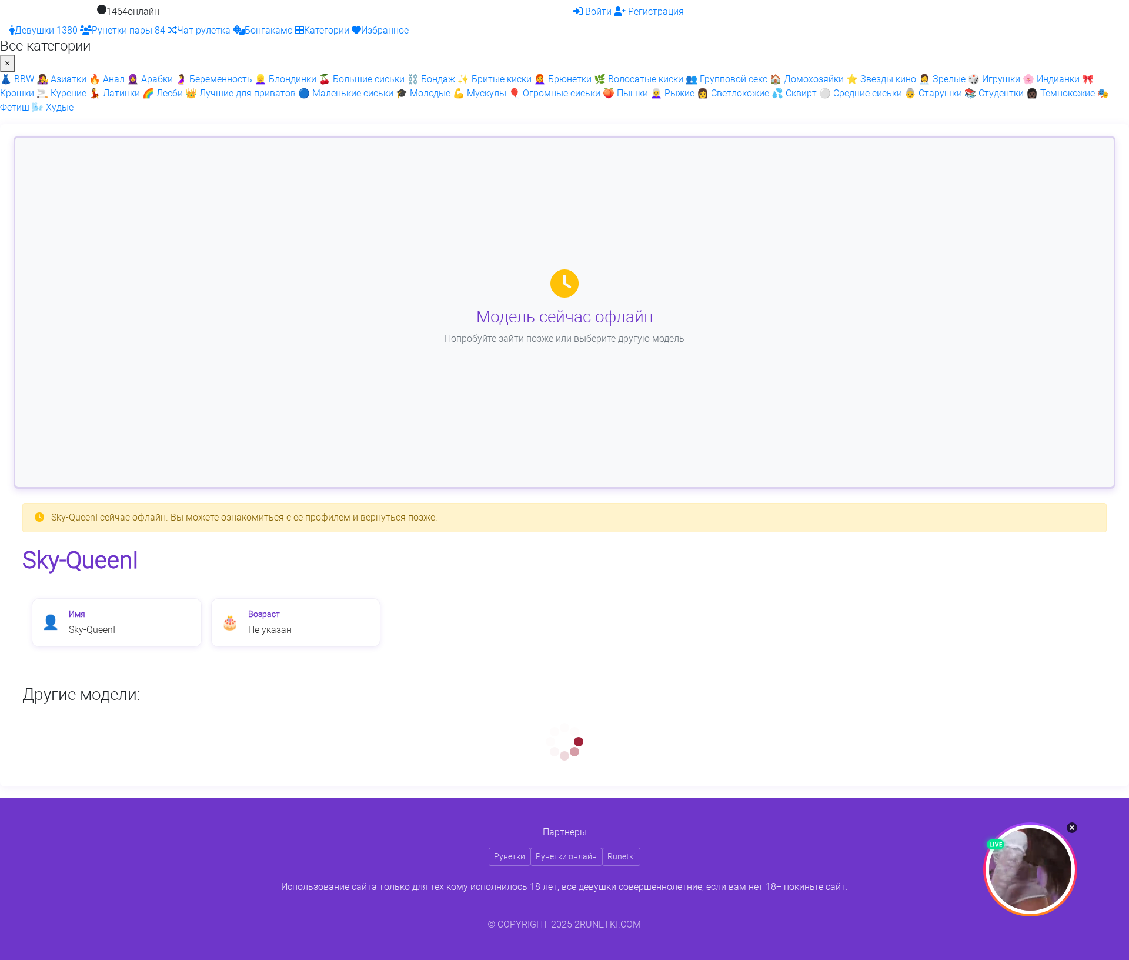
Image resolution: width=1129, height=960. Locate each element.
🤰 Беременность (213, 79)
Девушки (46, 30)
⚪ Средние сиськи (860, 93)
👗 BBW (17, 79)
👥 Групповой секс (726, 79)
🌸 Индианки (1051, 79)
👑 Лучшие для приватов (240, 93)
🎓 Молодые (423, 93)
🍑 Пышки (625, 93)
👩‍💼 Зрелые (942, 79)
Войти (599, 11)
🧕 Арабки (150, 79)
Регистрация (656, 11)
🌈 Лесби (162, 93)
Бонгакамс (270, 30)
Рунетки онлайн (566, 856)
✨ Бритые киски (494, 79)
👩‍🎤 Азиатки (61, 79)
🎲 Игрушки (994, 79)
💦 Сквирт (794, 93)
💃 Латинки (114, 93)
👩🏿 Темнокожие (1060, 93)
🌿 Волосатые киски (638, 79)
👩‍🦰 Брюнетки (563, 79)
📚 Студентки (994, 93)
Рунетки (509, 856)
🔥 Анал (107, 79)
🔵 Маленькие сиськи (345, 93)
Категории (328, 30)
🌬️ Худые (53, 107)
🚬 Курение (61, 93)
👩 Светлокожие (733, 93)
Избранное (385, 30)
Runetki (621, 856)
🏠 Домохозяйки (807, 79)
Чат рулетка (205, 30)
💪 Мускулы (479, 93)
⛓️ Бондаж (431, 79)
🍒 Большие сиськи (362, 79)
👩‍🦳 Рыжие (672, 93)
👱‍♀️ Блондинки (285, 79)
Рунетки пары (128, 30)
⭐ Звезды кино (881, 79)
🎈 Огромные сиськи (554, 93)
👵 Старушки (933, 93)
